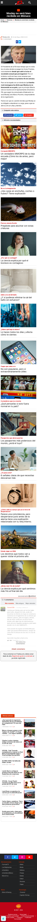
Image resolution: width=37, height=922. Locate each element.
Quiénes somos (12, 914)
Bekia (21, 864)
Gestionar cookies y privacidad (10, 916)
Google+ (29, 115)
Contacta (19, 917)
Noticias (9, 20)
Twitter (19, 115)
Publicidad (28, 917)
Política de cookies (8, 917)
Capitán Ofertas (25, 895)
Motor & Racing (6, 892)
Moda (21, 867)
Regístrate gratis (18, 656)
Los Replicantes (7, 867)
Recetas (22, 881)
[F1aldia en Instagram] (22, 857)
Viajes (22, 884)
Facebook (9, 115)
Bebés (22, 876)
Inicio (2, 20)
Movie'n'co (5, 876)
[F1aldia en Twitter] (14, 857)
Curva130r (11, 607)
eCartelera (5, 870)
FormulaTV (5, 864)
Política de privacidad (27, 916)
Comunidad (17, 919)
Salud (21, 878)
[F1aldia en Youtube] (29, 857)
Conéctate (15, 640)
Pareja (22, 873)
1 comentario (7, 39)
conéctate (29, 656)
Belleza (22, 870)
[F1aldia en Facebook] (7, 857)
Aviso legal (23, 914)
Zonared (22, 892)
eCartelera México (7, 873)
